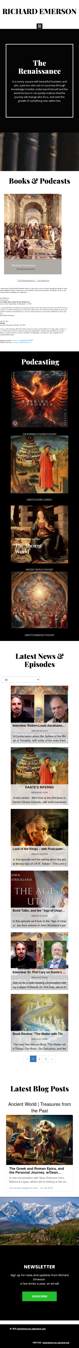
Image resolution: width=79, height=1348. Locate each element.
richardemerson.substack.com (55, 1342)
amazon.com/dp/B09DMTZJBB (23, 340)
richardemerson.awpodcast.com (31, 1328)
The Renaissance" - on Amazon (33, 280)
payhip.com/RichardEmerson (22, 342)
